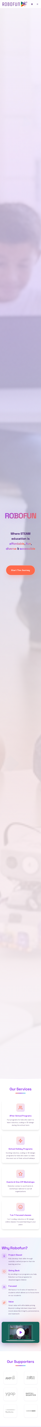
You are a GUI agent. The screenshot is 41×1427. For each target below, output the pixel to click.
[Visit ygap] (10, 1394)
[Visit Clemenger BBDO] (31, 1411)
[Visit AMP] (10, 1377)
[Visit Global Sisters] (31, 1377)
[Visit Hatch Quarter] (31, 1394)
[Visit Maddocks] (10, 1411)
